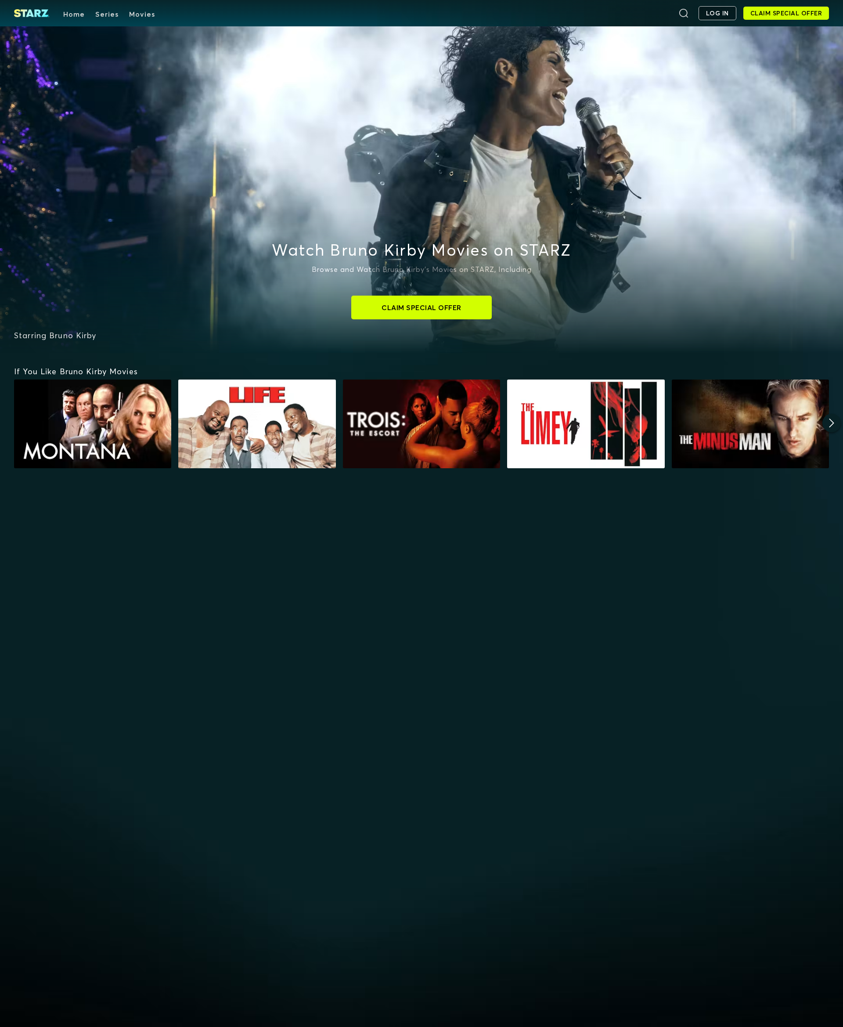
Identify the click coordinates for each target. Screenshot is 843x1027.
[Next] (831, 423)
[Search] (683, 13)
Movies (142, 14)
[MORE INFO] (92, 424)
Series (107, 14)
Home (74, 14)
